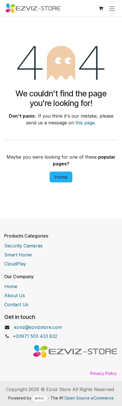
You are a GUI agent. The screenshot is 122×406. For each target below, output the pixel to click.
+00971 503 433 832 (34, 336)
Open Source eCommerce (89, 398)
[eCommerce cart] (100, 8)
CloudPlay (15, 264)
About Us (14, 295)
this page (85, 123)
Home (61, 177)
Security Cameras (23, 246)
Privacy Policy (103, 373)
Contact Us (16, 304)
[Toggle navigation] (112, 8)
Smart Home (18, 255)
